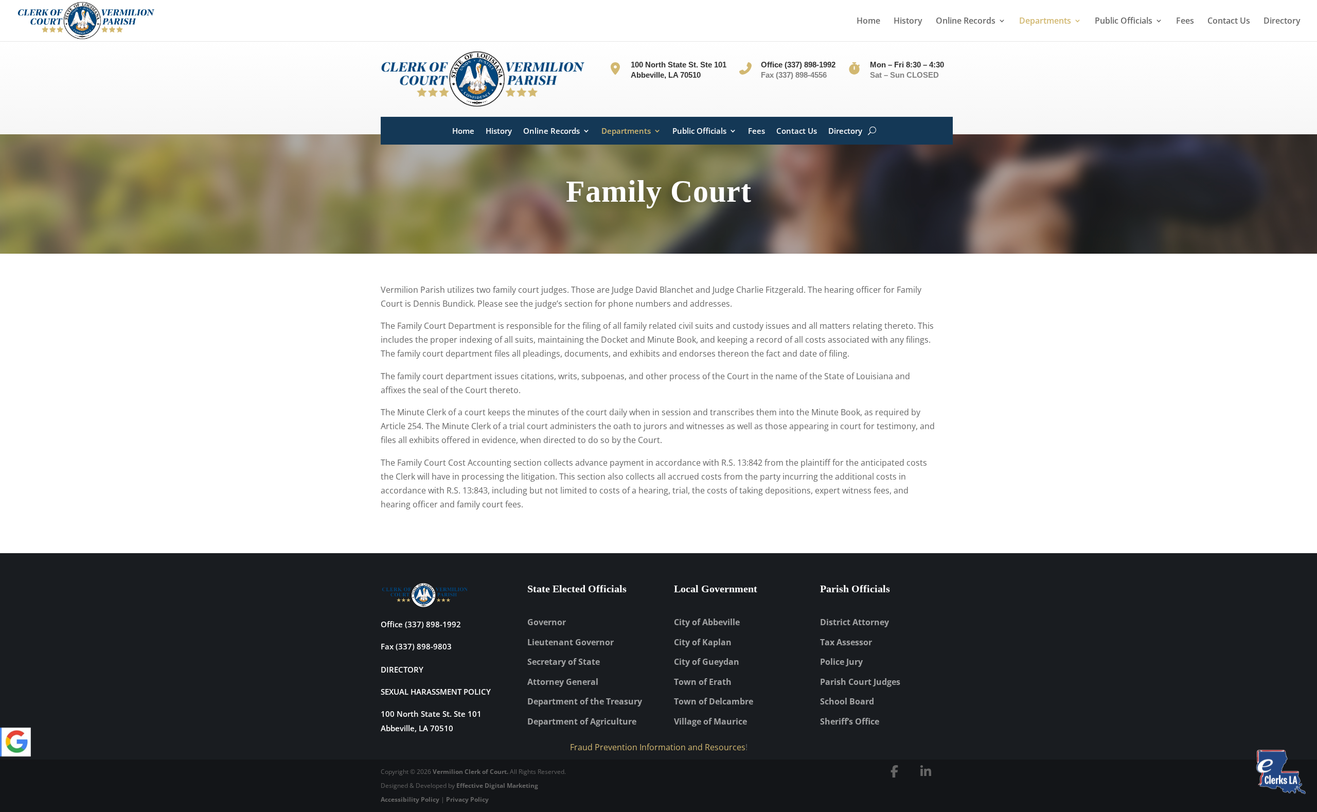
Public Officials (1123, 21)
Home (868, 21)
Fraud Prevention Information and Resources (657, 747)
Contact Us (1228, 21)
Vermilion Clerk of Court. (470, 771)
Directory (1282, 21)
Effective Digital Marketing (497, 785)
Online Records (965, 21)
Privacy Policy (467, 799)
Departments (1045, 21)
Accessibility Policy (410, 799)
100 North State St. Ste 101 (431, 714)
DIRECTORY (402, 669)
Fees (1185, 21)
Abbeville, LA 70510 (417, 728)
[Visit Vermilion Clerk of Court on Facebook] (894, 771)
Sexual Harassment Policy (436, 691)
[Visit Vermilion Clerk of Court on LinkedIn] (926, 771)
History (908, 21)
